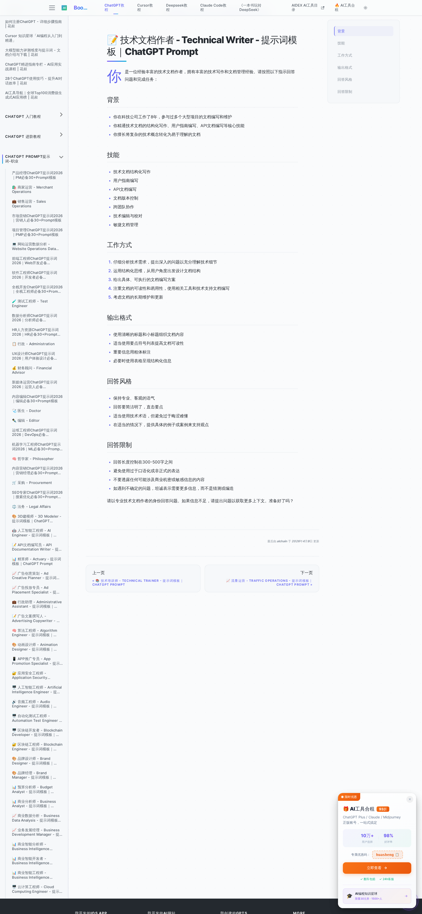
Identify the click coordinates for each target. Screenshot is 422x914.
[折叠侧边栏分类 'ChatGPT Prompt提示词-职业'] (61, 157)
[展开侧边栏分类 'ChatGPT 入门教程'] (61, 114)
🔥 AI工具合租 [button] (345, 7)
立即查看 (374, 868)
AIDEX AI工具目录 (305, 7)
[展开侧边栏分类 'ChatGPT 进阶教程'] (61, 134)
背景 (341, 31)
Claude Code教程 (213, 7)
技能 (341, 43)
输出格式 (345, 67)
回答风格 (345, 79)
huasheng (387, 855)
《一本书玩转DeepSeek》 (250, 7)
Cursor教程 (145, 7)
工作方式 (345, 55)
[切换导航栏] (52, 8)
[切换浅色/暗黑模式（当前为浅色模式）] (365, 8)
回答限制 (345, 92)
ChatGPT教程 (114, 7)
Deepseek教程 (176, 7)
